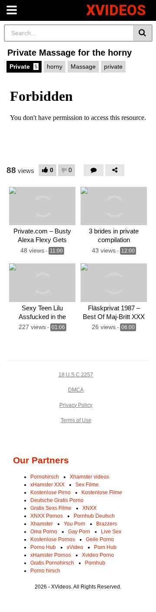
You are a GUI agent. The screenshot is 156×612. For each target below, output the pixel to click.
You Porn (74, 524)
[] (143, 33)
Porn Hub (105, 547)
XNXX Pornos (46, 516)
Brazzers (106, 524)
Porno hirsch (45, 571)
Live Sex (111, 532)
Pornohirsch (44, 477)
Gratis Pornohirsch (52, 563)
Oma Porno (43, 532)
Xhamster (41, 524)
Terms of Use (76, 420)
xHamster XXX (47, 485)
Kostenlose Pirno (50, 492)
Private (23, 66)
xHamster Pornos (50, 555)
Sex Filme (87, 485)
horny (54, 66)
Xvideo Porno (98, 555)
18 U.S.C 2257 (75, 375)
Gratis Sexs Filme (51, 508)
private (113, 66)
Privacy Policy (75, 405)
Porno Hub (43, 547)
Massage (83, 66)
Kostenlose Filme (101, 492)
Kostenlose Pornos (52, 539)
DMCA (76, 390)
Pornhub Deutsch (94, 516)
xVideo (75, 547)
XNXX (89, 508)
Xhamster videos (89, 477)
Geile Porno (100, 539)
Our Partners (41, 460)
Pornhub (95, 563)
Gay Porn (79, 532)
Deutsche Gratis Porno (57, 500)
